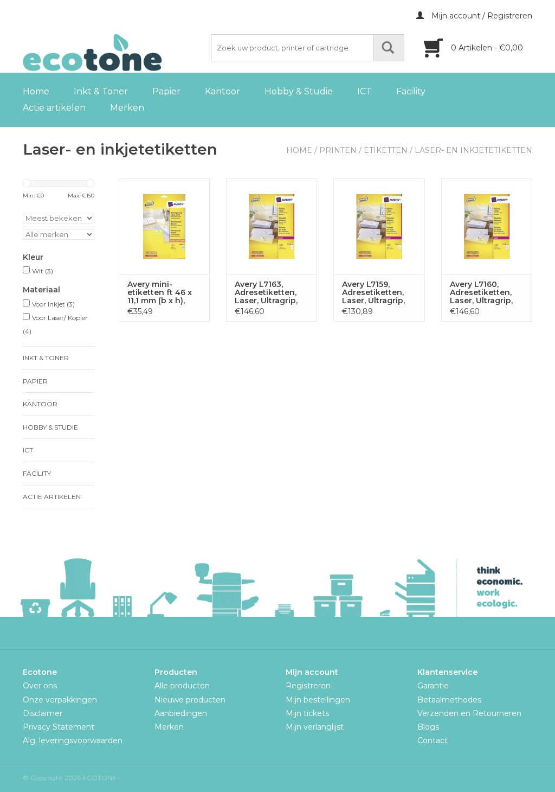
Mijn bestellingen (318, 700)
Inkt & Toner (101, 91)
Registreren (308, 686)
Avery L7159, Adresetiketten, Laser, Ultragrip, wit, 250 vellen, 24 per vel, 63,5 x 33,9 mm (378, 292)
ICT (364, 91)
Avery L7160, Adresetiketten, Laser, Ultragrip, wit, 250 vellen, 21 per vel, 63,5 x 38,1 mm (485, 292)
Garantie (433, 686)
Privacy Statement (58, 727)
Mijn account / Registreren (480, 16)
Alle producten (182, 686)
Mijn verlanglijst (315, 727)
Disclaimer (42, 713)
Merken (127, 108)
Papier (166, 91)
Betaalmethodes (449, 700)
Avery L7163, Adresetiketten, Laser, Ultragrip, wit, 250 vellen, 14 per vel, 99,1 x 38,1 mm (269, 292)
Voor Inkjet (53, 304)
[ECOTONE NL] (115, 52)
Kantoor (222, 91)
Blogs (428, 727)
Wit (42, 271)
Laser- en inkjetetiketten (473, 150)
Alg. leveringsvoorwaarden (72, 740)
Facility (410, 91)
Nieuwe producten (189, 700)
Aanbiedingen (180, 713)
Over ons (40, 686)
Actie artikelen (54, 108)
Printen (338, 150)
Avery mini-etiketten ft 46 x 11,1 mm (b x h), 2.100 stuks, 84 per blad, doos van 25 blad (159, 292)
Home (36, 91)
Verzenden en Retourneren (469, 713)
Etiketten (386, 150)
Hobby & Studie (298, 91)
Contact (432, 740)
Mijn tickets (307, 713)
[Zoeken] (388, 47)
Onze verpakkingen (60, 700)
